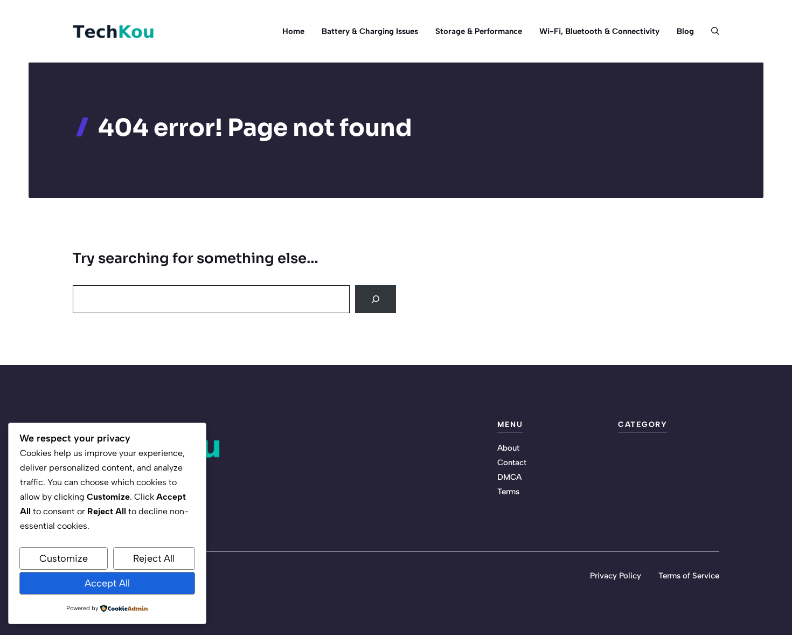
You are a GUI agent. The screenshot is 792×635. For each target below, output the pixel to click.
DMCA (509, 477)
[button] (711, 31)
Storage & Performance (478, 31)
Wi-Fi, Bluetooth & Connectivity (599, 31)
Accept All (107, 583)
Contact (511, 462)
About (508, 448)
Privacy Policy (615, 576)
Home (293, 31)
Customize (63, 558)
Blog (685, 31)
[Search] (375, 299)
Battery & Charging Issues (370, 31)
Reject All (154, 558)
